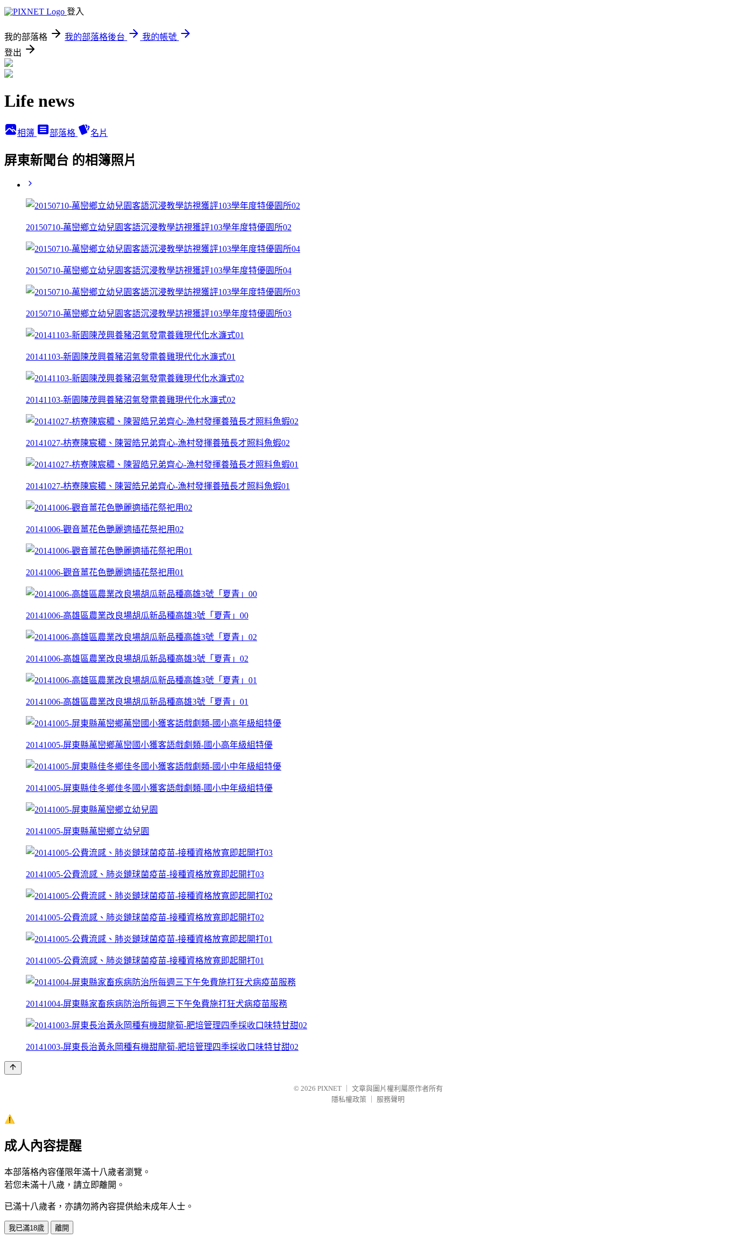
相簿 (27, 132)
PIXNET (329, 1088)
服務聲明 (391, 1099)
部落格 (64, 132)
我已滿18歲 (26, 1228)
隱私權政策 (348, 1099)
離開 (62, 1228)
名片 (99, 132)
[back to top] (13, 1068)
